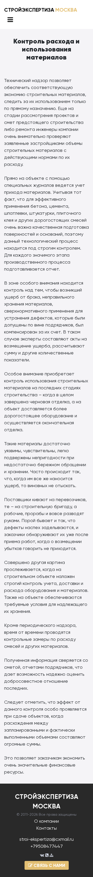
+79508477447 (46, 846)
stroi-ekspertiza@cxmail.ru (46, 839)
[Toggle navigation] (10, 19)
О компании (46, 821)
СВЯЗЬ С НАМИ (49, 865)
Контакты (46, 828)
